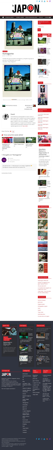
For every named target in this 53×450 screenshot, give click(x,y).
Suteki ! (39, 310)
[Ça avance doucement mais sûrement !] (42, 69)
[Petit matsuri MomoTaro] (31, 138)
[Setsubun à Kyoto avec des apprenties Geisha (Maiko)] (42, 169)
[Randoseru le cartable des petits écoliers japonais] (7, 138)
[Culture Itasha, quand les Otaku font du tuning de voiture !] (23, 345)
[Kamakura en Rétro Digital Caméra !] (42, 47)
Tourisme (25, 430)
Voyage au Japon (9, 17)
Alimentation (25, 373)
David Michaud (23, 443)
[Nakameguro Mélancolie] (9, 328)
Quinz (39, 308)
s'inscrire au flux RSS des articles (8, 441)
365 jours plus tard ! (42, 286)
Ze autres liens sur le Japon (43, 316)
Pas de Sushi (25, 420)
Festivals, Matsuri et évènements (43, 145)
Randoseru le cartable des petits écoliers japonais (6, 146)
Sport (24, 426)
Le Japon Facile (36, 385)
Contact (41, 17)
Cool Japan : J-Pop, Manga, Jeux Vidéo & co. (27, 385)
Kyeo (17, 439)
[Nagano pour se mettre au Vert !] (42, 37)
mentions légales (5, 446)
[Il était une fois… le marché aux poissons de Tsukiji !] (40, 356)
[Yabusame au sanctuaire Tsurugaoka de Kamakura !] (42, 180)
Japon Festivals (36, 380)
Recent (45, 34)
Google (11, 446)
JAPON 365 (40, 302)
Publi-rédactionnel (26, 422)
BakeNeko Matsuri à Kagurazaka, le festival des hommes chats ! (44, 152)
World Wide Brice (41, 314)
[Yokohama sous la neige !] (42, 59)
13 (3, 150)
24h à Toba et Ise (19, 144)
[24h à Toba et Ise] (19, 138)
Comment (49, 36)
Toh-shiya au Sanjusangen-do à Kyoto (46, 380)
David (4, 55)
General (24, 393)
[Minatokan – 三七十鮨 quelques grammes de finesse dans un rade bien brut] (40, 344)
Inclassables (25, 404)
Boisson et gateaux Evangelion (28, 107)
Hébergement (25, 402)
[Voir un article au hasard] (50, 17)
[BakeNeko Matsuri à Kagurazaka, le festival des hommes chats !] (44, 136)
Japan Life (5, 51)
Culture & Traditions (27, 388)
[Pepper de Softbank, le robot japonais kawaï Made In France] (23, 356)
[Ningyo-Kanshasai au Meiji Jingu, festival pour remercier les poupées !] (42, 191)
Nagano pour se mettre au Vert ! (48, 40)
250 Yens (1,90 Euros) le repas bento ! (46, 395)
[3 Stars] (14, 99)
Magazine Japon (41, 304)
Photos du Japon (36, 392)
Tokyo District (6, 340)
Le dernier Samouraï (47, 375)
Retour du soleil (11, 105)
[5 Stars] (16, 99)
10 (40, 189)
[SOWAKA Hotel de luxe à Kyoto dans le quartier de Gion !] (40, 333)
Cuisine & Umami (20, 17)
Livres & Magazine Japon (31, 17)
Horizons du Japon (42, 300)
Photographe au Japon (42, 306)
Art (23, 379)
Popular (40, 36)
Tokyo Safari (25, 126)
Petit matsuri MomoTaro (29, 145)
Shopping (24, 424)
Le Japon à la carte (36, 382)
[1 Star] (12, 99)
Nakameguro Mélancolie (43, 280)
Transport (25, 432)
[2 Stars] (13, 99)
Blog (23, 381)
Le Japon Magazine (7, 338)
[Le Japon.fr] (3, 17)
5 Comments (42, 56)
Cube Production (5, 439)
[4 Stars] (15, 99)
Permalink (12, 161)
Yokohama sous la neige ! (48, 61)
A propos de (48, 17)
